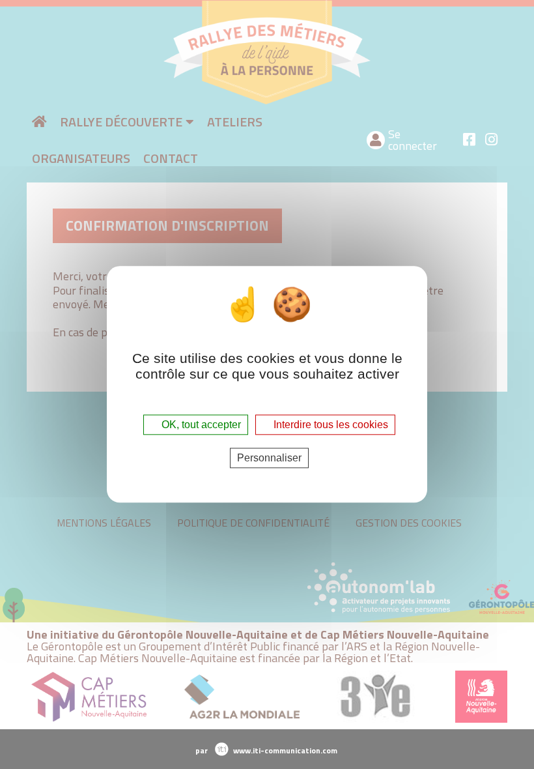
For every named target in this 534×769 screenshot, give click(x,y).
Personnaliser (269, 458)
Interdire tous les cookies (329, 424)
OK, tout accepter (200, 424)
